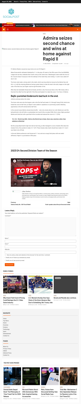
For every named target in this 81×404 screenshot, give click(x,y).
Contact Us (45, 1)
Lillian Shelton (47, 63)
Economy (5, 325)
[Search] (78, 29)
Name (7, 238)
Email (7, 244)
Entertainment (7, 333)
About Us (16, 1)
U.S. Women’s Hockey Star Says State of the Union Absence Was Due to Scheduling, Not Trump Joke (40, 300)
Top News (6, 320)
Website (7, 249)
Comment (8, 216)
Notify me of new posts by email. (15, 260)
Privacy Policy (23, 1)
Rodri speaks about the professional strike (57, 203)
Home (4, 318)
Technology (6, 329)
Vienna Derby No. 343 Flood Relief (21, 203)
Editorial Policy (37, 1)
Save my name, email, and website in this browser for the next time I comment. (28, 255)
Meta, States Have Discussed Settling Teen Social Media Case (43, 25)
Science (5, 327)
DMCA (30, 1)
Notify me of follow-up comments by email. (18, 257)
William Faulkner (15, 304)
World (4, 323)
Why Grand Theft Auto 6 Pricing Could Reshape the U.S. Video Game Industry (14, 300)
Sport (44, 33)
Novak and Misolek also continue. (65, 298)
